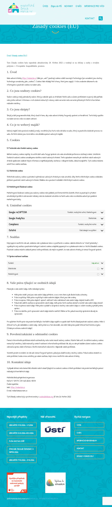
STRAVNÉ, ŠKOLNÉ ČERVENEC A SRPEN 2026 (21, 450)
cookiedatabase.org (46, 396)
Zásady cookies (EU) (85, 456)
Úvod (9, 55)
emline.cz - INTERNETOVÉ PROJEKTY (44, 498)
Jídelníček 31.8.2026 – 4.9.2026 (21, 425)
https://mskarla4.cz (29, 78)
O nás (79, 432)
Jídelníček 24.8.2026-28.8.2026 (21, 433)
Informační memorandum (87, 440)
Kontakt (80, 448)
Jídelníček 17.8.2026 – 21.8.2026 (21, 460)
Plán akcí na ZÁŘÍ (16, 441)
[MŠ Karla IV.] (21, 6)
